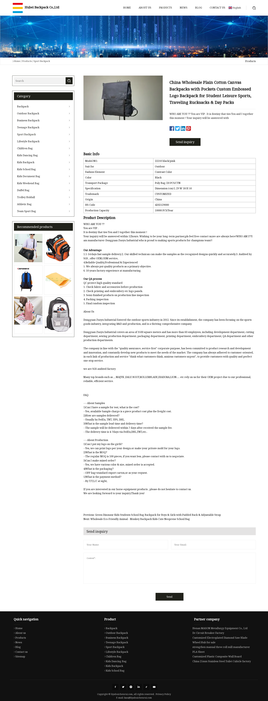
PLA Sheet (198, 652)
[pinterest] (131, 687)
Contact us (217, 7)
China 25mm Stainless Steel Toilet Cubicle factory (221, 661)
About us (145, 7)
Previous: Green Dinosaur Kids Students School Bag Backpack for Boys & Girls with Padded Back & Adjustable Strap (152, 515)
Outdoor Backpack (28, 113)
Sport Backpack (42, 61)
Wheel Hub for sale (203, 642)
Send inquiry (185, 142)
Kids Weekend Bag (28, 183)
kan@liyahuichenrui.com (138, 697)
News (183, 7)
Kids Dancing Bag (27, 155)
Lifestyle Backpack (28, 141)
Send (169, 596)
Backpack (23, 106)
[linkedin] (139, 687)
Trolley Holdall (26, 197)
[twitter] (123, 687)
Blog (198, 7)
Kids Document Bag (28, 176)
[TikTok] (146, 687)
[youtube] (154, 687)
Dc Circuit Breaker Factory (208, 633)
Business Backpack (28, 120)
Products (165, 7)
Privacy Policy (163, 694)
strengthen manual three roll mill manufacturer (221, 647)
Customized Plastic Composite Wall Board (217, 656)
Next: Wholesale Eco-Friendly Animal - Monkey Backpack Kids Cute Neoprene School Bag (136, 519)
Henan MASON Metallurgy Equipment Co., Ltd (220, 628)
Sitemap (20, 656)
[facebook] (115, 687)
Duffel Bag (23, 190)
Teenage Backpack (28, 127)
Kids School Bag (26, 169)
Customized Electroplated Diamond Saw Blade (219, 637)
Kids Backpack (25, 162)
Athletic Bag (24, 204)
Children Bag (25, 148)
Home (127, 7)
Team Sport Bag (26, 211)
